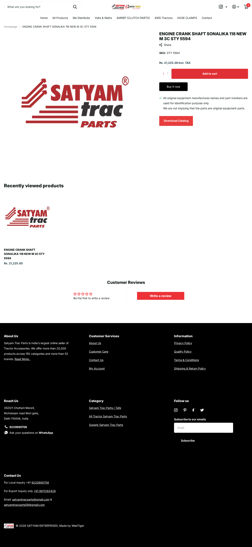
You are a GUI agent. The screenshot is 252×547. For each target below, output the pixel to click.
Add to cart (209, 73)
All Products (60, 18)
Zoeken (74, 7)
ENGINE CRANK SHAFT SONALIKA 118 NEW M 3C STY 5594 (24, 254)
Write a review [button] (160, 296)
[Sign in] (235, 6)
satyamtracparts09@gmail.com (24, 504)
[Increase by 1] (168, 70)
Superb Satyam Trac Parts (106, 424)
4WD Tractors (163, 18)
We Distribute (81, 18)
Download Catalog (176, 120)
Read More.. (22, 359)
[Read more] (223, 6)
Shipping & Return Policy (190, 368)
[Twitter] (202, 410)
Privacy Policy (183, 343)
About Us (95, 343)
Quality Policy (183, 351)
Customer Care (98, 351)
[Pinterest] (184, 410)
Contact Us (96, 360)
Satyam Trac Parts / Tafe (105, 408)
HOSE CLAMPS (187, 18)
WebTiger (78, 525)
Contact (207, 18)
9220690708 (18, 427)
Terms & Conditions (186, 360)
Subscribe (188, 440)
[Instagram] (176, 410)
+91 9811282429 (45, 491)
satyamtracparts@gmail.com (30, 499)
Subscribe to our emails (190, 419)
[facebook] (193, 410)
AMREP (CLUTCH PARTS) (133, 18)
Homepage (10, 26)
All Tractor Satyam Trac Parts (108, 416)
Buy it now (173, 86)
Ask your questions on (31, 432)
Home (44, 18)
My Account (97, 368)
